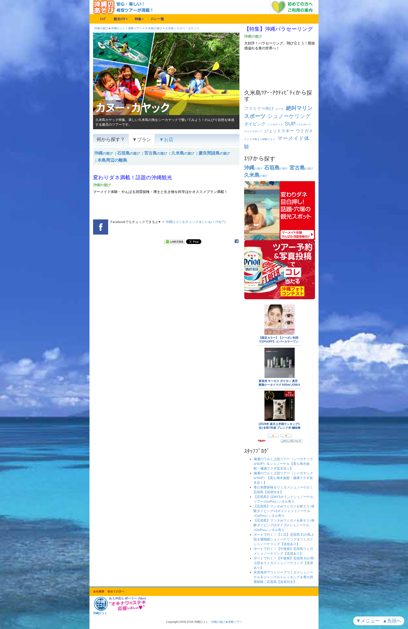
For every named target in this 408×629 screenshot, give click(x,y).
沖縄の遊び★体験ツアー (226, 622)
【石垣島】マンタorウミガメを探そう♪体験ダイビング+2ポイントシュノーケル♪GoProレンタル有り (284, 511)
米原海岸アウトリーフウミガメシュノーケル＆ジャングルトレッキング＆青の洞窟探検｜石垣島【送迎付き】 (283, 577)
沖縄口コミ (100, 613)
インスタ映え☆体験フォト (259, 139)
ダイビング (254, 124)
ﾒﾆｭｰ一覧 (157, 19)
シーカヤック (275, 124)
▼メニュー (368, 620)
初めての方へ (115, 591)
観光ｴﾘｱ (119, 19)
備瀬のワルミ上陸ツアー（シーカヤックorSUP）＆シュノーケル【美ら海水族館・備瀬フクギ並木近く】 (283, 463)
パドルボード (298, 124)
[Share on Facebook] (236, 242)
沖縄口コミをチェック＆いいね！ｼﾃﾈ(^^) (196, 222)
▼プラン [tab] (141, 139)
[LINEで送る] (174, 242)
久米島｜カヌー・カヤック (182, 28)
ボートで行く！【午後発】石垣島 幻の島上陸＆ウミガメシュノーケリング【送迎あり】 (284, 562)
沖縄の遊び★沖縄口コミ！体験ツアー (118, 28)
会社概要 (98, 591)
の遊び (103, 153)
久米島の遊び (153, 28)
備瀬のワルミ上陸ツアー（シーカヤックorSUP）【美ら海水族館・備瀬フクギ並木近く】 (283, 477)
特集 (138, 19)
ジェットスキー (279, 130)
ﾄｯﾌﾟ (103, 19)
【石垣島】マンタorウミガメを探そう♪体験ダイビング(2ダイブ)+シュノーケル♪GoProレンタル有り (284, 525)
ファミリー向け (259, 108)
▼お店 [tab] (166, 139)
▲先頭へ (392, 620)
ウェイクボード (253, 131)
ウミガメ (304, 130)
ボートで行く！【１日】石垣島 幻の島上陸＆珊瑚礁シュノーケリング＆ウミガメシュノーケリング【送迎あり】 (284, 539)
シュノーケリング (289, 116)
